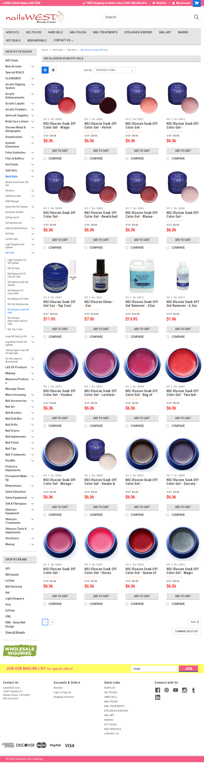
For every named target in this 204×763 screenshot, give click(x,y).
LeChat (9, 580)
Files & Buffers (14, 158)
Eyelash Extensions (12, 144)
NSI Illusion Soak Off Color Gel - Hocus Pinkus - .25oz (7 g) (100, 571)
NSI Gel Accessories (18, 304)
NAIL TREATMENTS (105, 32)
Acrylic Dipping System (15, 86)
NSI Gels (9, 252)
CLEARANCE (13, 78)
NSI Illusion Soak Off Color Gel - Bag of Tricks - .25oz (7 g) (142, 393)
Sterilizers (12, 538)
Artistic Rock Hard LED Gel (16, 184)
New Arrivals (13, 66)
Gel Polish (11, 164)
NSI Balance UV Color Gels (15, 292)
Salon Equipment (16, 497)
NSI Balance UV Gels (18, 298)
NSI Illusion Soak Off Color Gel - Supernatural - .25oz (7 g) (142, 482)
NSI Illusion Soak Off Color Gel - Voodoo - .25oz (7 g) (59, 393)
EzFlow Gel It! (12, 217)
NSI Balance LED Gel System (18, 283)
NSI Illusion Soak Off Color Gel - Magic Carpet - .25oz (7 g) (59, 126)
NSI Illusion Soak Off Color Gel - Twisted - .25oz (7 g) (183, 393)
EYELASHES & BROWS (138, 32)
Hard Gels (11, 176)
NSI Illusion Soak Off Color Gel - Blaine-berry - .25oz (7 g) (142, 215)
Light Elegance (14, 598)
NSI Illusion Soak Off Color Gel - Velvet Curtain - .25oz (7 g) (100, 126)
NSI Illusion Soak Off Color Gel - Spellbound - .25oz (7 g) (183, 126)
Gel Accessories (13, 222)
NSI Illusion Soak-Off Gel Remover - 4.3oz (183, 303)
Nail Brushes (13, 412)
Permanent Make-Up (16, 477)
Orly (8, 604)
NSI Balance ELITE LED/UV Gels (17, 275)
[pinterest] (166, 690)
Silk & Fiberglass (15, 503)
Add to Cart (60, 150)
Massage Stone (15, 389)
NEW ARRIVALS (37, 40)
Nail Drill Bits (13, 418)
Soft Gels (11, 170)
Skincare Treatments (12, 521)
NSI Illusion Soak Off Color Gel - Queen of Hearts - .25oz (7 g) (142, 571)
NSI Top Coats (15, 329)
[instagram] (184, 690)
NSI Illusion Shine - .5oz (99, 303)
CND (8, 616)
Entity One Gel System (16, 206)
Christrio (9, 190)
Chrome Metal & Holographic (15, 129)
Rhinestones (13, 485)
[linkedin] (157, 697)
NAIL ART (165, 32)
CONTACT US (62, 40)
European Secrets (14, 212)
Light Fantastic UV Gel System (17, 261)
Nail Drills (11, 424)
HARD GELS (55, 32)
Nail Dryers (12, 430)
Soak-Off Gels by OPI (16, 336)
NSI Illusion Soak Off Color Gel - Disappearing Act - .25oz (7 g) (183, 215)
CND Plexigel (12, 201)
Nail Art (10, 407)
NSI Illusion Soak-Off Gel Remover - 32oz (142, 303)
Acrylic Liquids (15, 103)
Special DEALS (14, 72)
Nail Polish (12, 442)
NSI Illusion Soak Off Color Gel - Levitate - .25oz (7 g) (100, 393)
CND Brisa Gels (13, 195)
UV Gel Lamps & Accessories (13, 360)
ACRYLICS (12, 32)
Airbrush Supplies (16, 115)
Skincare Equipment (12, 511)
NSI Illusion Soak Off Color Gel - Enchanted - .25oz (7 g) (142, 126)
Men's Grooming (15, 395)
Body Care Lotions (16, 121)
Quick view (60, 113)
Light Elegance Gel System (14, 246)
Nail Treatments (15, 454)
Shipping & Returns (64, 697)
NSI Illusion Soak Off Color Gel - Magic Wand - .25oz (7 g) (183, 571)
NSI (45, 119)
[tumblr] (193, 690)
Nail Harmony (13, 586)
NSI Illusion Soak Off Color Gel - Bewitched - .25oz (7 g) (100, 215)
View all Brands (15, 632)
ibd (7, 592)
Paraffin (10, 460)
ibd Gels (9, 233)
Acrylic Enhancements (14, 95)
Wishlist (161, 3)
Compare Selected (186, 631)
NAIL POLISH (78, 32)
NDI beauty (12, 574)
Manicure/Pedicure (17, 381)
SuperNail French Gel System (16, 343)
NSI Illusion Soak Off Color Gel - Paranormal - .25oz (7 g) (59, 215)
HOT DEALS (13, 40)
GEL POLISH (33, 32)
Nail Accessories (16, 401)
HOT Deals (11, 60)
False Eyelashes (15, 152)
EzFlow (10, 610)
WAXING (183, 32)
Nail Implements (15, 436)
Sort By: (88, 70)
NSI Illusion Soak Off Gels (18, 311)
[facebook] (157, 690)
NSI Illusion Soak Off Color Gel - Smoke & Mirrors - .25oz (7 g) (100, 482)
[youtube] (175, 690)
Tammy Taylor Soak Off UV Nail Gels (17, 352)
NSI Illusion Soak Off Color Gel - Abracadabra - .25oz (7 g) (59, 571)
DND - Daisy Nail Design (15, 624)
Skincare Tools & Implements (15, 530)
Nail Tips (10, 448)
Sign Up (67, 692)
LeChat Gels (11, 238)
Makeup (10, 373)
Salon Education (15, 491)
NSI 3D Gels (14, 268)
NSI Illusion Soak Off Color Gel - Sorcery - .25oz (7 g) (183, 482)
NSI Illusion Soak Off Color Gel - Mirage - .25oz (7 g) (59, 482)
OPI (7, 568)
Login (57, 692)
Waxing (9, 544)
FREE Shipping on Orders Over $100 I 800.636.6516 (117, 3)
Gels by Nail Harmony (16, 228)
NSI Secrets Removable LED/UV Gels (17, 320)
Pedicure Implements (13, 468)
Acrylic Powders (15, 109)
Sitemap (38, 759)
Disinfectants (13, 137)
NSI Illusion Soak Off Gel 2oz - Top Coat (59, 303)
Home (45, 50)
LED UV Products (16, 367)
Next (193, 622)
